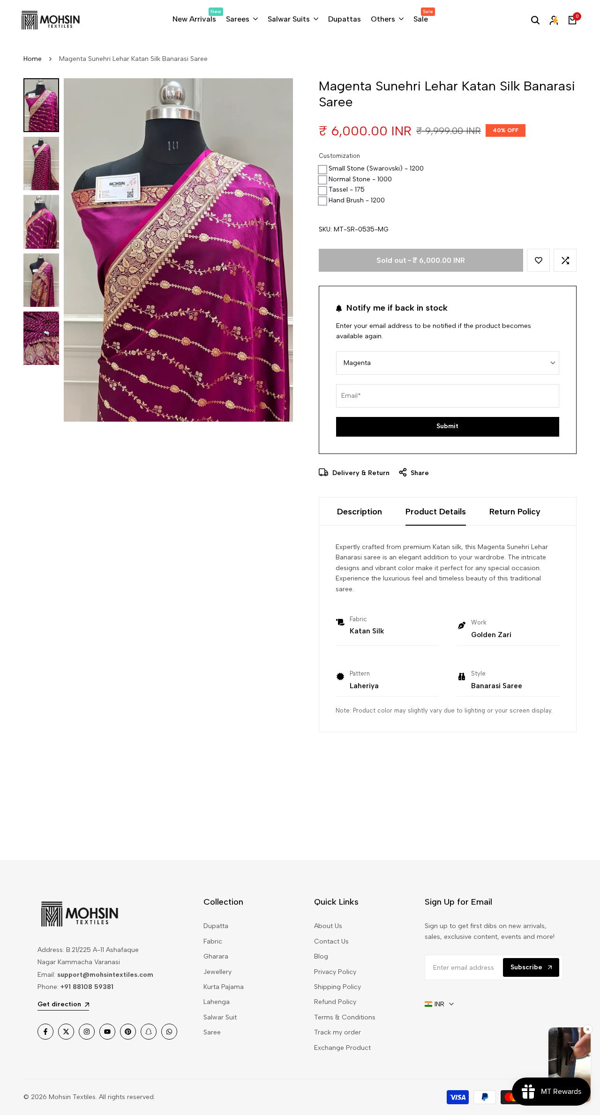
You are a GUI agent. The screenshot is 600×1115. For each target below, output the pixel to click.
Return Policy (514, 511)
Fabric (212, 941)
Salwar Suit (220, 1017)
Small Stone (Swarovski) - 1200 (376, 168)
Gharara (215, 956)
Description (359, 511)
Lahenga (216, 1002)
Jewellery (217, 972)
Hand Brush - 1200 (357, 200)
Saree (212, 1032)
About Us (328, 926)
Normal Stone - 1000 (360, 179)
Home (32, 59)
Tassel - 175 (347, 189)
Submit (447, 426)
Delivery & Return (360, 473)
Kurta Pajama (223, 987)
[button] (538, 260)
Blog (321, 956)
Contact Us (331, 941)
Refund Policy (335, 1002)
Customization (339, 155)
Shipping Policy (337, 987)
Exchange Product (342, 1048)
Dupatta (215, 926)
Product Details (435, 511)
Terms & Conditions (344, 1017)
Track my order (337, 1032)
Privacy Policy (335, 972)
